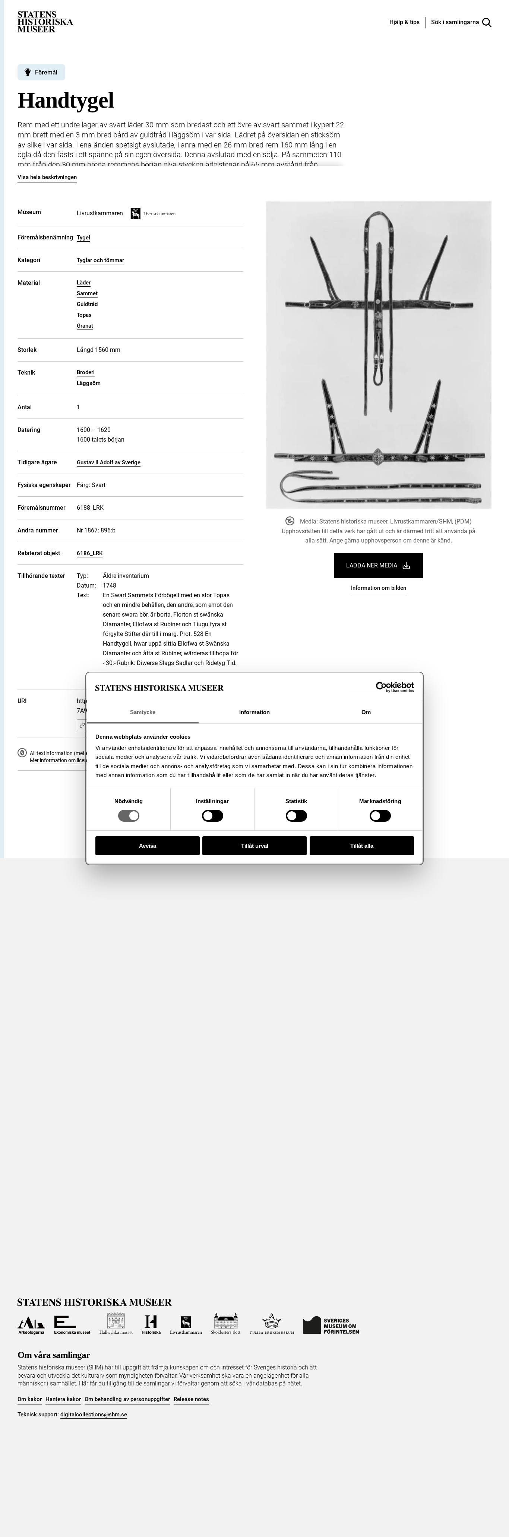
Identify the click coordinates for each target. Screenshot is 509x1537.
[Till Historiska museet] (151, 1323)
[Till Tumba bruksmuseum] (272, 1323)
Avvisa (147, 846)
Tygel (83, 237)
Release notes (191, 1399)
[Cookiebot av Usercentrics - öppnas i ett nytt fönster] (381, 687)
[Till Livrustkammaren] (186, 1323)
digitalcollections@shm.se (93, 1414)
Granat (85, 325)
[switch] (212, 816)
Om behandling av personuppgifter (127, 1399)
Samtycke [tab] (143, 712)
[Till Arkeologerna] (31, 1323)
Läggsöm (89, 383)
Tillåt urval (254, 846)
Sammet (87, 293)
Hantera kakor (63, 1399)
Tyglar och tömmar (100, 260)
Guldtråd (87, 304)
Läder (84, 282)
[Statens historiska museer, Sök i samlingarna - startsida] (45, 21)
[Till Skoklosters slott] (225, 1323)
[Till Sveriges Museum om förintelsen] (331, 1323)
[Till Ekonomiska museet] (72, 1323)
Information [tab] (254, 712)
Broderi (86, 372)
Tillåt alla (361, 846)
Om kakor (30, 1399)
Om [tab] (366, 712)
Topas (84, 315)
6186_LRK (89, 553)
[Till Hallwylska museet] (116, 1323)
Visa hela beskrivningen (47, 177)
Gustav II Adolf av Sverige (108, 462)
